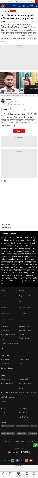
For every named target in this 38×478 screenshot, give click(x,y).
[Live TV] (31, 6)
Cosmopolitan (5, 359)
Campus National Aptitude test (9, 346)
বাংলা (25, 2)
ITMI (2, 339)
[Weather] (19, 6)
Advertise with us (5, 296)
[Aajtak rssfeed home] (26, 460)
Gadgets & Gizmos (7, 368)
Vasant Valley (5, 330)
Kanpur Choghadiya (22, 426)
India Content (23, 412)
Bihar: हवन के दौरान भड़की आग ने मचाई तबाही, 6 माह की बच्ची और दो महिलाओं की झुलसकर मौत (18, 262)
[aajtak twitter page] (21, 460)
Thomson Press (24, 338)
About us (3, 290)
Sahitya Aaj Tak (5, 379)
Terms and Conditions (24, 307)
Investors (3, 301)
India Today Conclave (7, 383)
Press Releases (23, 313)
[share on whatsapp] (35, 445)
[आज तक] (3, 6)
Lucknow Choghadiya (8, 426)
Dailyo (17, 441)
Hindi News (4, 11)
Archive (30, 441)
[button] (34, 474)
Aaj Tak (17, 2)
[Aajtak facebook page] (17, 460)
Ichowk (23, 441)
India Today (30, 2)
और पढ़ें (18, 131)
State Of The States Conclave (28, 392)
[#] (31, 110)
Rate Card (21, 301)
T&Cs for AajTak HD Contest (8, 319)
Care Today (4, 412)
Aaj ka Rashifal (6, 227)
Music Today (5, 363)
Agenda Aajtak (23, 379)
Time (20, 363)
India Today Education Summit (8, 399)
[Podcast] (23, 6)
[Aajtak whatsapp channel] (12, 460)
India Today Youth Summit (9, 392)
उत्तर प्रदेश (12, 11)
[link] (36, 1)
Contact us (21, 290)
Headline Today (24, 417)
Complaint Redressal (24, 296)
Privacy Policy (4, 307)
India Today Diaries (25, 330)
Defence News (21, 433)
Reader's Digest (24, 359)
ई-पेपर (21, 2)
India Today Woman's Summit (25, 386)
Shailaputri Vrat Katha (8, 433)
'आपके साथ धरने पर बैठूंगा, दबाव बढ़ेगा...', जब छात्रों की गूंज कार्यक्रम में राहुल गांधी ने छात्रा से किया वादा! (18, 254)
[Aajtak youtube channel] (31, 460)
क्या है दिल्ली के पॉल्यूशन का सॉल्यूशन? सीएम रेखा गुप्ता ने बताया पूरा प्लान (19, 270)
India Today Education (8, 334)
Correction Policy (5, 313)
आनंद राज (8, 100)
